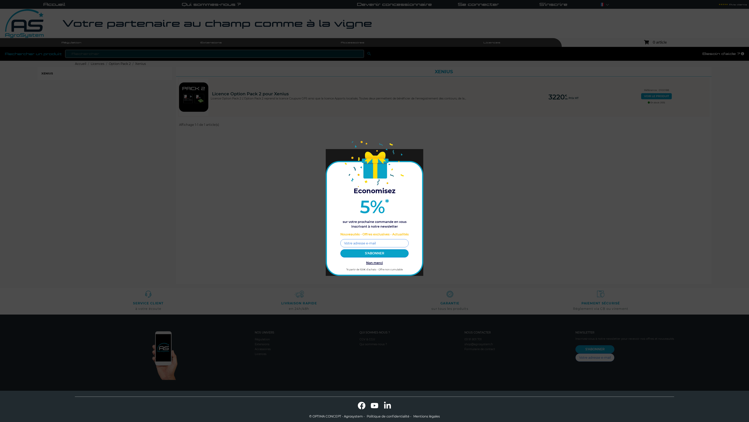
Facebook (362, 405)
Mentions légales (426, 416)
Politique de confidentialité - (389, 416)
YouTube (374, 405)
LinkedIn (387, 405)
